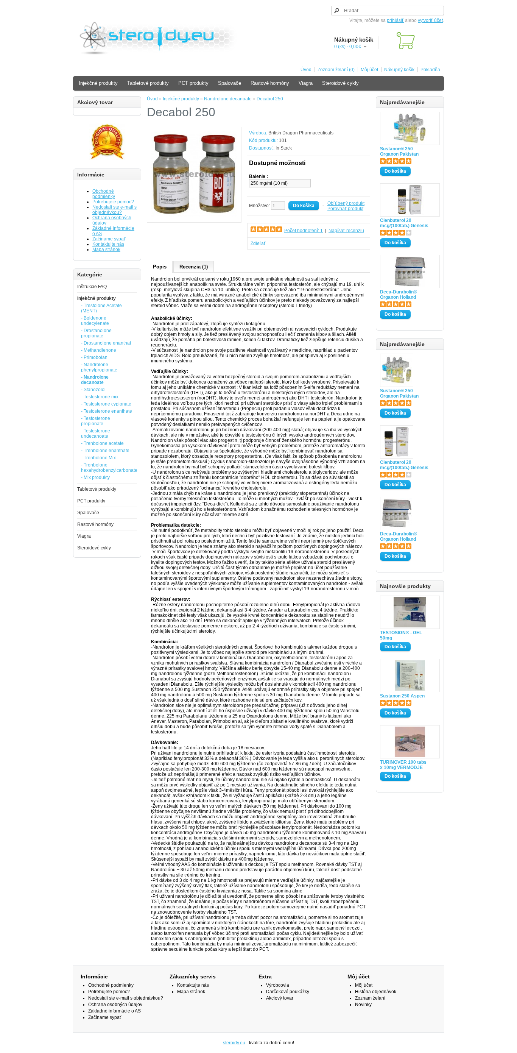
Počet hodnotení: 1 (303, 230)
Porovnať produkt (345, 208)
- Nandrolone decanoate (95, 379)
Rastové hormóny (270, 83)
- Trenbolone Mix (98, 457)
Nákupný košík (399, 69)
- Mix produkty (95, 477)
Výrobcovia (277, 985)
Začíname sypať (109, 239)
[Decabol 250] (194, 215)
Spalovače (229, 83)
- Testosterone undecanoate (95, 433)
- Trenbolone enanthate (105, 450)
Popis (160, 267)
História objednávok (375, 991)
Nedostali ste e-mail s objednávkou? (114, 209)
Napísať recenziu (346, 230)
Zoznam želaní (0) (336, 69)
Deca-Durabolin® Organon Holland (398, 294)
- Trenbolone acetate (102, 443)
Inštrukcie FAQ (92, 286)
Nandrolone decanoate (228, 98)
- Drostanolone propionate (96, 333)
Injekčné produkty (98, 83)
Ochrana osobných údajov (115, 1004)
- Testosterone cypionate (106, 404)
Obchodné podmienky (103, 194)
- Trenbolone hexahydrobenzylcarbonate (106, 467)
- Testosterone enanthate (106, 411)
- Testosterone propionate (95, 421)
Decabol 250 (270, 98)
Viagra (306, 83)
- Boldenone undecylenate (95, 320)
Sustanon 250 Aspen (402, 696)
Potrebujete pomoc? (113, 201)
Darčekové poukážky (287, 991)
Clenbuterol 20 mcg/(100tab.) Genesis (404, 223)
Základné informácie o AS (114, 1011)
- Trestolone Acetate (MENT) (101, 308)
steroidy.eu (234, 1042)
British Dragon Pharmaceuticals (300, 133)
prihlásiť (395, 20)
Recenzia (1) (193, 267)
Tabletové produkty (148, 83)
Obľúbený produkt (345, 203)
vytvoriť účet (430, 20)
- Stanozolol (93, 389)
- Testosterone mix (99, 396)
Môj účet (369, 69)
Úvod (306, 69)
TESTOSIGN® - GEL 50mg (401, 635)
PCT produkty (193, 83)
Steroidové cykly (340, 83)
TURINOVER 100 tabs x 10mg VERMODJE (403, 765)
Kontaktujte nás (108, 244)
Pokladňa (430, 69)
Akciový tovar (279, 998)
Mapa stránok (106, 249)
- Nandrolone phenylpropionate (99, 367)
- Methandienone (98, 350)
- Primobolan (94, 357)
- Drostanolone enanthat (106, 343)
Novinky (363, 1004)
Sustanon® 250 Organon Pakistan (399, 151)
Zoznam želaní (370, 998)
